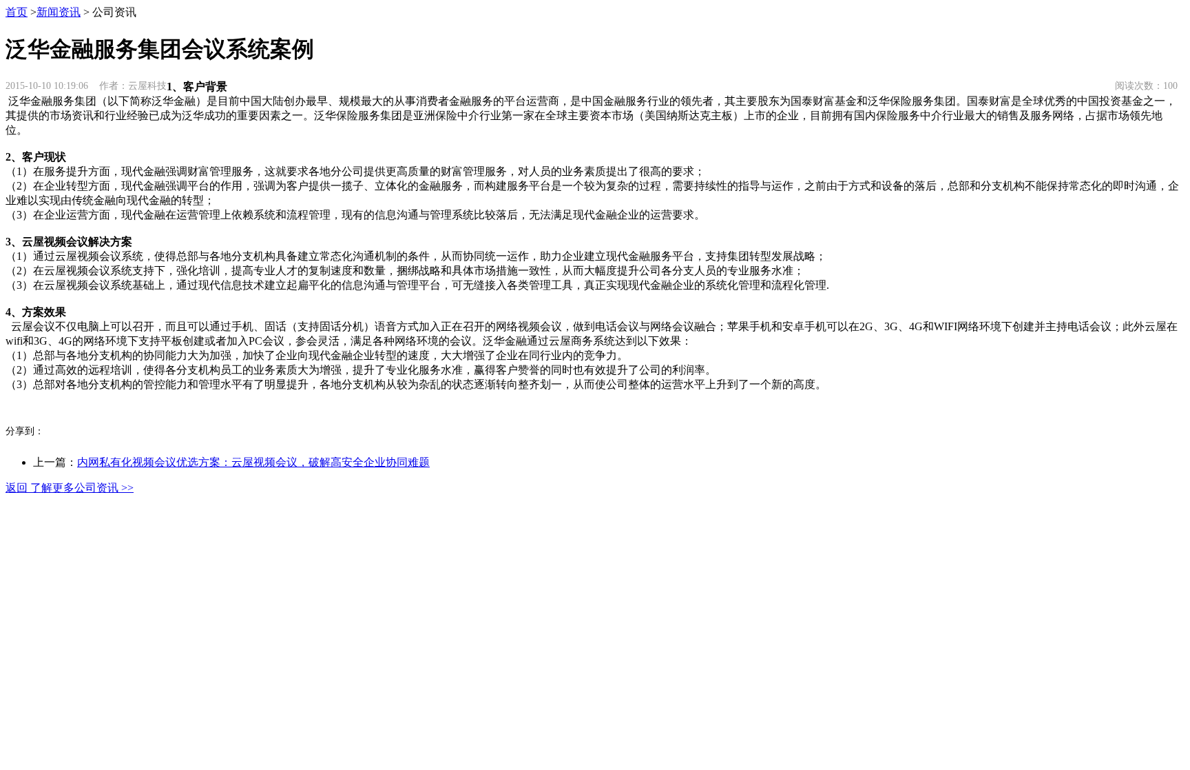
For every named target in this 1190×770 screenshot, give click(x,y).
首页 (17, 12)
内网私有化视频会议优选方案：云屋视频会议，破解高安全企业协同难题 (253, 462)
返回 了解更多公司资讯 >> (70, 488)
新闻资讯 (58, 12)
